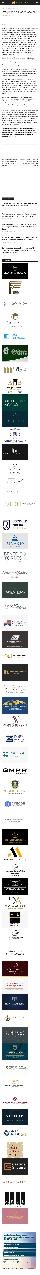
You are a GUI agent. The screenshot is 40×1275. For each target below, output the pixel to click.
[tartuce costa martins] (15, 960)
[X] (8, 19)
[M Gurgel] (15, 697)
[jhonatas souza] (15, 1026)
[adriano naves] (15, 443)
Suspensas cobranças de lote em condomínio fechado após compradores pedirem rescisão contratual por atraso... (18, 250)
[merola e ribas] (15, 377)
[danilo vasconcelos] (15, 614)
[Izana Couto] (15, 944)
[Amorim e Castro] (15, 581)
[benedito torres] (15, 565)
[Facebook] (4, 19)
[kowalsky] (15, 476)
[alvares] (15, 548)
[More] (34, 19)
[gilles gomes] (15, 410)
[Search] (37, 2)
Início (3, 8)
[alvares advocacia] (15, 1174)
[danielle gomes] (15, 894)
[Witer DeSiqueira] (15, 713)
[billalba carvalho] (15, 279)
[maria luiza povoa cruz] (15, 927)
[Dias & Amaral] (15, 911)
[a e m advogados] (15, 861)
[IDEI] (19, 516)
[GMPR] (15, 779)
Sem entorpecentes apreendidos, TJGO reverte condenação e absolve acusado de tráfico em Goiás (19, 227)
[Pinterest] (12, 19)
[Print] (25, 19)
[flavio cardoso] (15, 295)
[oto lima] (15, 427)
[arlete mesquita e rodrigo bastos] (15, 993)
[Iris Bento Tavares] (15, 647)
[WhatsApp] (16, 19)
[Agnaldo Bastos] (15, 845)
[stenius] (15, 1125)
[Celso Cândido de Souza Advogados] (15, 1158)
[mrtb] (15, 1207)
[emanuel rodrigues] (15, 631)
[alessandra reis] (15, 1191)
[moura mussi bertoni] (15, 746)
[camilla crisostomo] (15, 1224)
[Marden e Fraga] (15, 1108)
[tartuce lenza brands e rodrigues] (15, 493)
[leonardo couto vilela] (15, 878)
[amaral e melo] (15, 1141)
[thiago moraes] (15, 312)
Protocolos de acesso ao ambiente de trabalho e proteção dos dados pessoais (10, 162)
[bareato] (15, 680)
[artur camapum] (15, 729)
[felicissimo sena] (15, 1075)
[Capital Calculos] (15, 460)
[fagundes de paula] (15, 1059)
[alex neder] (15, 361)
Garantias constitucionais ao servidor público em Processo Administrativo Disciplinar (29, 162)
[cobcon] (15, 812)
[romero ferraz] (15, 598)
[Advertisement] (16, 182)
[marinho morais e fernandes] (15, 1092)
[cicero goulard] (15, 328)
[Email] (21, 19)
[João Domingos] (15, 977)
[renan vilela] (15, 828)
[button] (3, 2)
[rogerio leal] (15, 795)
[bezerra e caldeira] (15, 1010)
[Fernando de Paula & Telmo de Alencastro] (15, 1042)
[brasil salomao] (15, 344)
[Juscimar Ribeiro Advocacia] (15, 532)
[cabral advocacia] (15, 762)
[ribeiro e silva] (15, 664)
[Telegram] (29, 19)
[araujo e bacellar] (15, 394)
